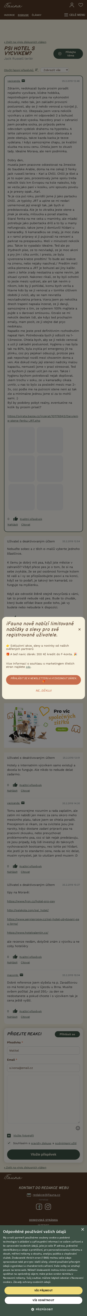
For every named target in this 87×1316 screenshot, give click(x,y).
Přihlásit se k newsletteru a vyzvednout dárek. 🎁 (44, 679)
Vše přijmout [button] (43, 1290)
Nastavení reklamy (14, 1278)
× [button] (82, 1229)
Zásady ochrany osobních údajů (32, 1282)
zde (28, 666)
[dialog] (43, 1270)
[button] (43, 1309)
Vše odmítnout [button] (43, 1300)
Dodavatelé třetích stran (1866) (30, 1257)
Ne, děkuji (44, 690)
